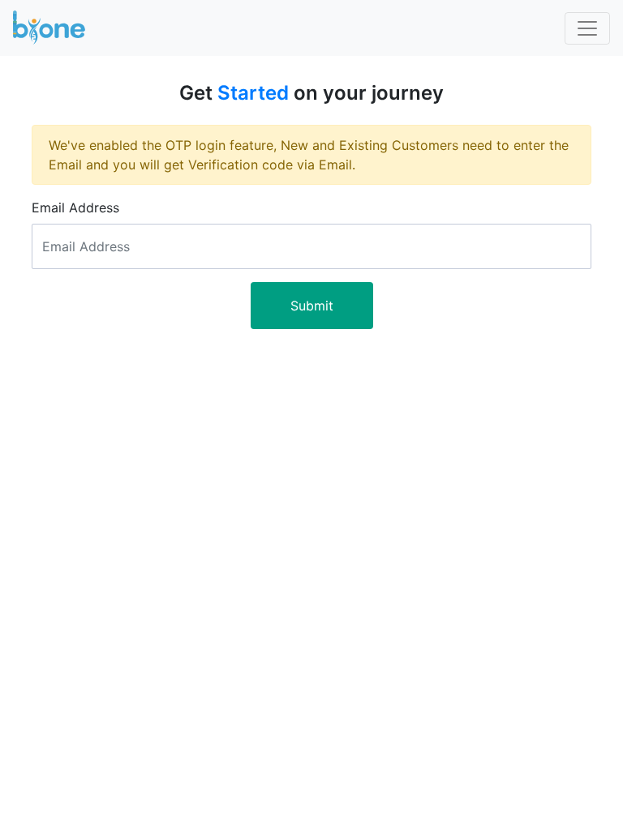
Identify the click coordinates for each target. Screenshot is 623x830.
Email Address (75, 207)
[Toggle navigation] (587, 28)
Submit (311, 305)
